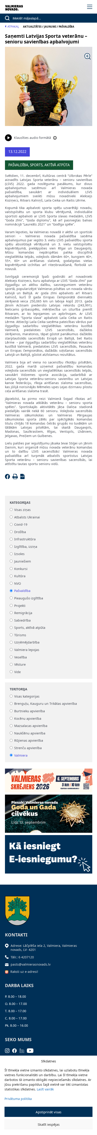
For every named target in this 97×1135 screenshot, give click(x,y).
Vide (17, 672)
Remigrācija (23, 613)
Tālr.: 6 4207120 (22, 957)
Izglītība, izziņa (25, 546)
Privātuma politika (18, 1099)
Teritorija (18, 689)
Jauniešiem (22, 561)
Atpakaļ (13, 26)
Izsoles (19, 554)
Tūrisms (20, 635)
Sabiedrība (22, 620)
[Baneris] (48, 779)
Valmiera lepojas (26, 650)
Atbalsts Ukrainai (27, 517)
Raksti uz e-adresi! (24, 971)
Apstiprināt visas (48, 1112)
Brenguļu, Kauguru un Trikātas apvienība (45, 704)
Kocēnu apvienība (27, 718)
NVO (17, 583)
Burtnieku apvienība (29, 711)
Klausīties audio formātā (32, 137)
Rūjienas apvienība (28, 740)
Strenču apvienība (28, 748)
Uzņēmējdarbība (26, 642)
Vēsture (20, 664)
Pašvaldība (22, 591)
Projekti (19, 605)
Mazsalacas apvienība (30, 726)
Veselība (20, 657)
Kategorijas (20, 503)
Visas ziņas (22, 510)
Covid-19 (20, 524)
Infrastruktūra (25, 539)
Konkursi (21, 569)
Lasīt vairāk (45, 1089)
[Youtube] (31, 1050)
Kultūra (19, 576)
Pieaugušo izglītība (28, 598)
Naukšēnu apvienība (29, 733)
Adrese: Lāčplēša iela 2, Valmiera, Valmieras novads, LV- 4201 (44, 947)
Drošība (20, 532)
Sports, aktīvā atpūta (29, 628)
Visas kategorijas (26, 696)
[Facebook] (8, 478)
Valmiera (21, 755)
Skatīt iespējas (49, 1124)
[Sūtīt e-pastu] (8, 964)
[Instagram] (8, 1050)
